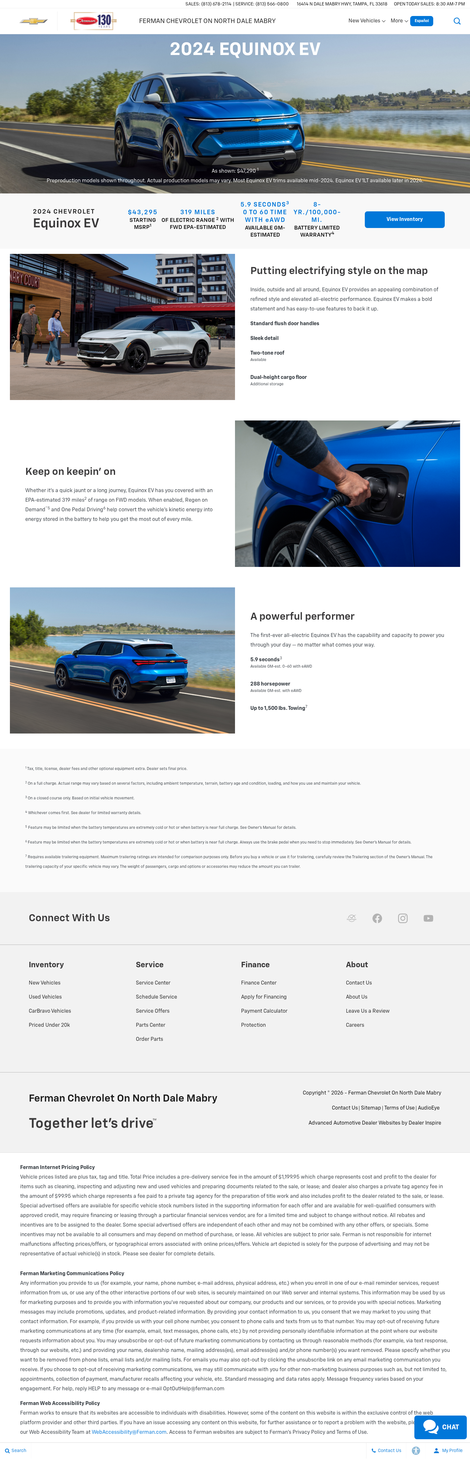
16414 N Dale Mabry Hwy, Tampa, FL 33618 (342, 4)
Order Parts (149, 1039)
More (397, 22)
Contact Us (359, 983)
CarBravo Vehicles (50, 1011)
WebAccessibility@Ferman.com (129, 1432)
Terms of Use (399, 1108)
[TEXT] (421, 1415)
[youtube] (428, 918)
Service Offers (152, 1011)
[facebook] (377, 918)
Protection (253, 1025)
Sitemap (371, 1108)
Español (422, 21)
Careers (355, 1025)
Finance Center (259, 983)
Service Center (153, 983)
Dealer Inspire (425, 1123)
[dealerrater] (352, 918)
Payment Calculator (264, 1011)
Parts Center (150, 1025)
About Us (356, 997)
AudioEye (429, 1108)
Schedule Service (156, 997)
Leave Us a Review (368, 1011)
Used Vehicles (45, 997)
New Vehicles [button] (364, 22)
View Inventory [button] (405, 219)
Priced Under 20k (49, 1025)
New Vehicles (44, 983)
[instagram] (403, 918)
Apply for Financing (264, 997)
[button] (457, 21)
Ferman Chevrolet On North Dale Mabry (394, 1093)
